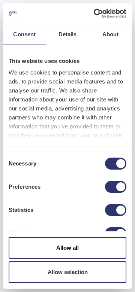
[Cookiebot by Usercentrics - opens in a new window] (95, 13)
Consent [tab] (24, 34)
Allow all (67, 247)
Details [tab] (67, 34)
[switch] (115, 187)
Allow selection (68, 272)
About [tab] (110, 34)
